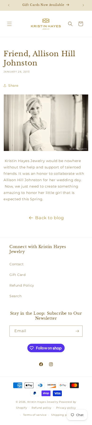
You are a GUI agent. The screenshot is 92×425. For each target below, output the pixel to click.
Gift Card (17, 275)
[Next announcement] (83, 5)
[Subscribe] (77, 331)
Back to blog (49, 217)
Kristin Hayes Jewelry (42, 402)
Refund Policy (21, 285)
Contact (16, 264)
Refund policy (41, 407)
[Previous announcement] (9, 5)
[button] (9, 24)
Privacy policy (66, 407)
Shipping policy (62, 414)
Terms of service (34, 414)
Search (15, 296)
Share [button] (13, 85)
